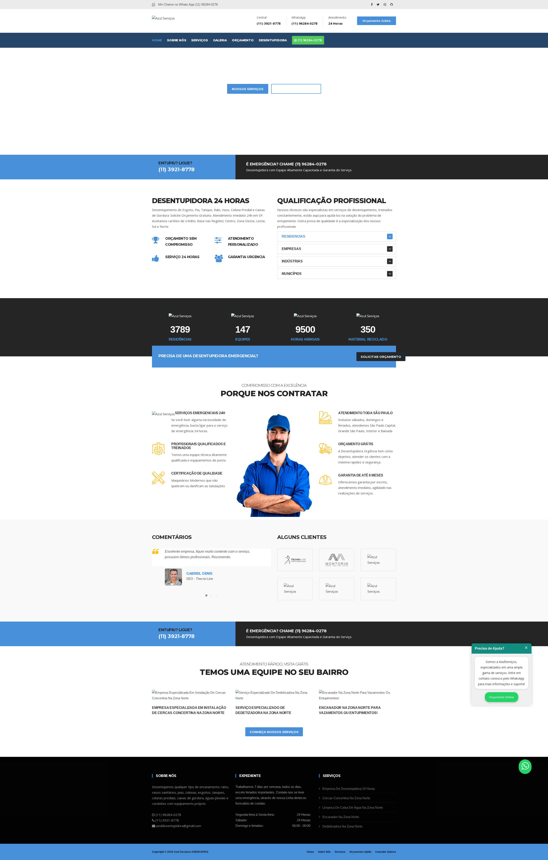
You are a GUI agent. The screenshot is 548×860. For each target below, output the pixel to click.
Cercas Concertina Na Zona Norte (346, 798)
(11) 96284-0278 (309, 40)
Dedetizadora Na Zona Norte (342, 826)
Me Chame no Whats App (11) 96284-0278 (187, 4)
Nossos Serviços (248, 89)
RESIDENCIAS (293, 236)
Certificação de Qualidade (196, 473)
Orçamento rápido (360, 852)
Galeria (220, 40)
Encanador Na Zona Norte (340, 817)
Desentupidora (273, 40)
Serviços (199, 40)
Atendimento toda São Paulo (365, 413)
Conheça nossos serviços (274, 732)
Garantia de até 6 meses (360, 475)
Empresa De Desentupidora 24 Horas (348, 788)
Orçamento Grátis (376, 20)
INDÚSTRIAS (292, 261)
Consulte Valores (385, 852)
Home (157, 40)
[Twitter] (378, 4)
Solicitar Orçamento (296, 89)
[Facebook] (372, 4)
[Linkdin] (391, 4)
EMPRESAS (291, 249)
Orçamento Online (501, 697)
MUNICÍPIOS (292, 273)
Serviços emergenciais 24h (200, 413)
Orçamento (242, 40)
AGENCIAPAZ (199, 851)
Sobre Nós (176, 40)
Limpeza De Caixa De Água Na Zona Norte (352, 807)
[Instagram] (385, 4)
